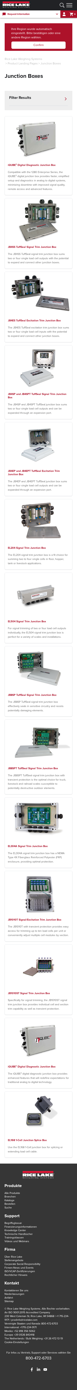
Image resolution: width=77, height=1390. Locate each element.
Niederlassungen (14, 1294)
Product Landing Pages (23, 63)
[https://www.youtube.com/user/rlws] (45, 1369)
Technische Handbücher (18, 1234)
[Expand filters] (65, 99)
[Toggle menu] (69, 5)
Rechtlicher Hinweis (15, 1275)
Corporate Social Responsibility (22, 1264)
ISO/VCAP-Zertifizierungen (19, 1271)
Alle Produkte (12, 1193)
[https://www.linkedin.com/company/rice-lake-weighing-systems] (38, 1369)
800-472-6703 (38, 1358)
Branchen (10, 1196)
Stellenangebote (13, 1260)
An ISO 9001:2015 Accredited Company (27, 1312)
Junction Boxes (51, 63)
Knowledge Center (15, 1230)
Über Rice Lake (13, 1256)
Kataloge (9, 1200)
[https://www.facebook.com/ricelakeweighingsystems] (32, 1369)
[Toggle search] (62, 5)
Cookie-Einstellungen (16, 1342)
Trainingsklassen (14, 1237)
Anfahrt (8, 1297)
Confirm (38, 45)
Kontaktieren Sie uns (16, 1290)
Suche (8, 1207)
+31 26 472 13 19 (53, 1338)
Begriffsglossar (13, 1223)
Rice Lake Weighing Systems (23, 59)
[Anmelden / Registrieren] (64, 14)
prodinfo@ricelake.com (24, 1319)
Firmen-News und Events (19, 1267)
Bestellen (9, 1203)
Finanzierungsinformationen (20, 1226)
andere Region (20, 37)
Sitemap (9, 1301)
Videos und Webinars (16, 1241)
